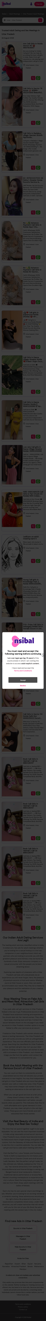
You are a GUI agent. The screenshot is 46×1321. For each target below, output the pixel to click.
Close (43, 655)
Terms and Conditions (23, 671)
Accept (23, 680)
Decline (23, 686)
